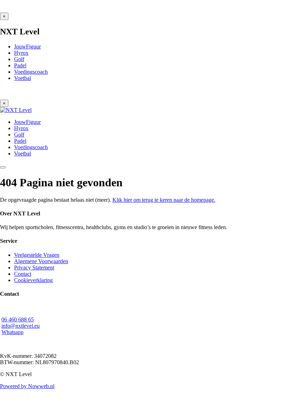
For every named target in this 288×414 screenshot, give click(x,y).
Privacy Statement (34, 268)
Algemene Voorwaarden (41, 261)
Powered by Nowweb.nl (27, 386)
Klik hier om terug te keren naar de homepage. (163, 200)
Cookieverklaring (33, 280)
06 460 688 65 (17, 319)
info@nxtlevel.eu (20, 326)
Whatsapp (12, 332)
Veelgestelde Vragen (36, 255)
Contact (22, 274)
